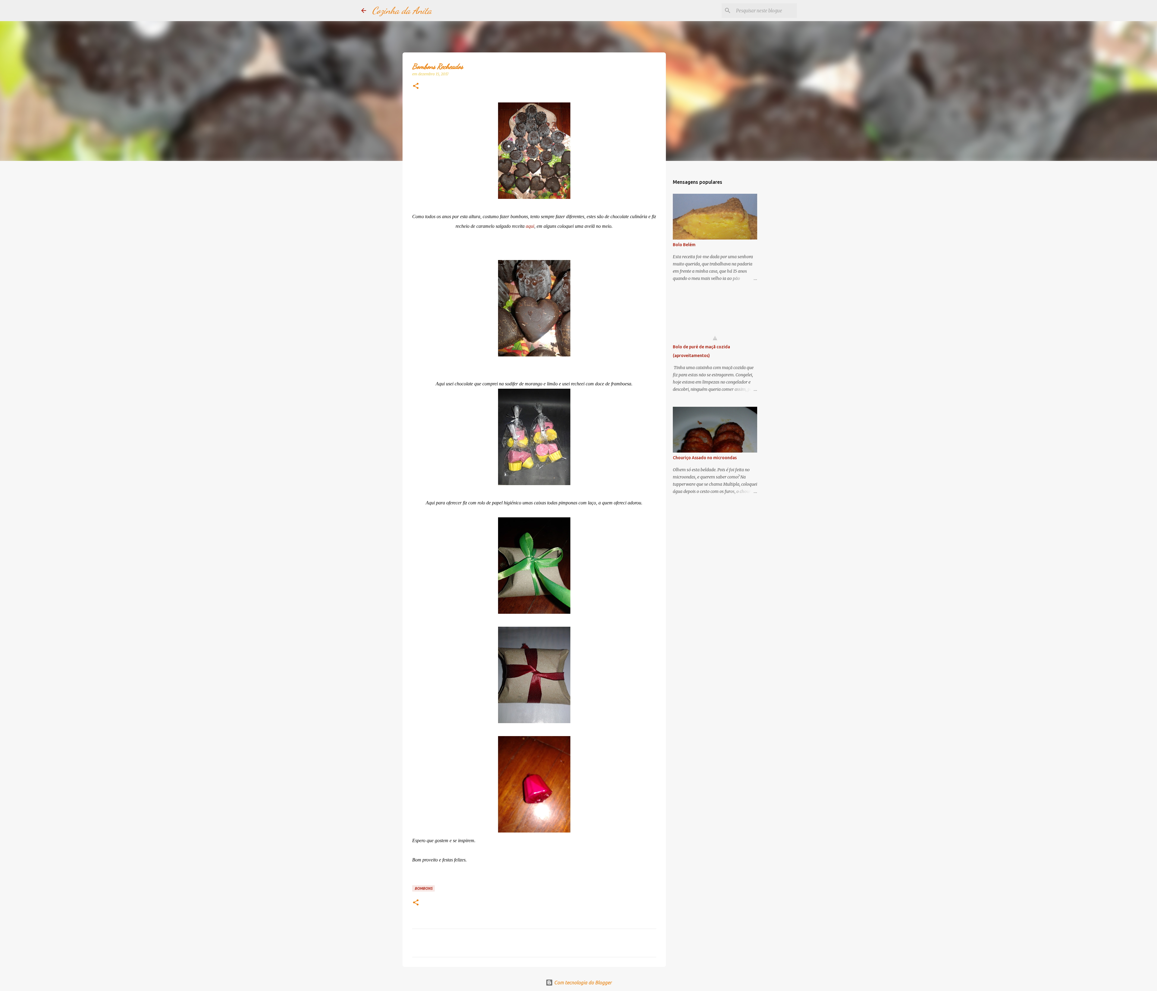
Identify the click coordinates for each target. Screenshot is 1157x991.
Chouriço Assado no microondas (705, 457)
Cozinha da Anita (402, 10)
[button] (415, 86)
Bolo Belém (684, 244)
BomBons (423, 888)
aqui (530, 226)
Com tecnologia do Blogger (582, 982)
